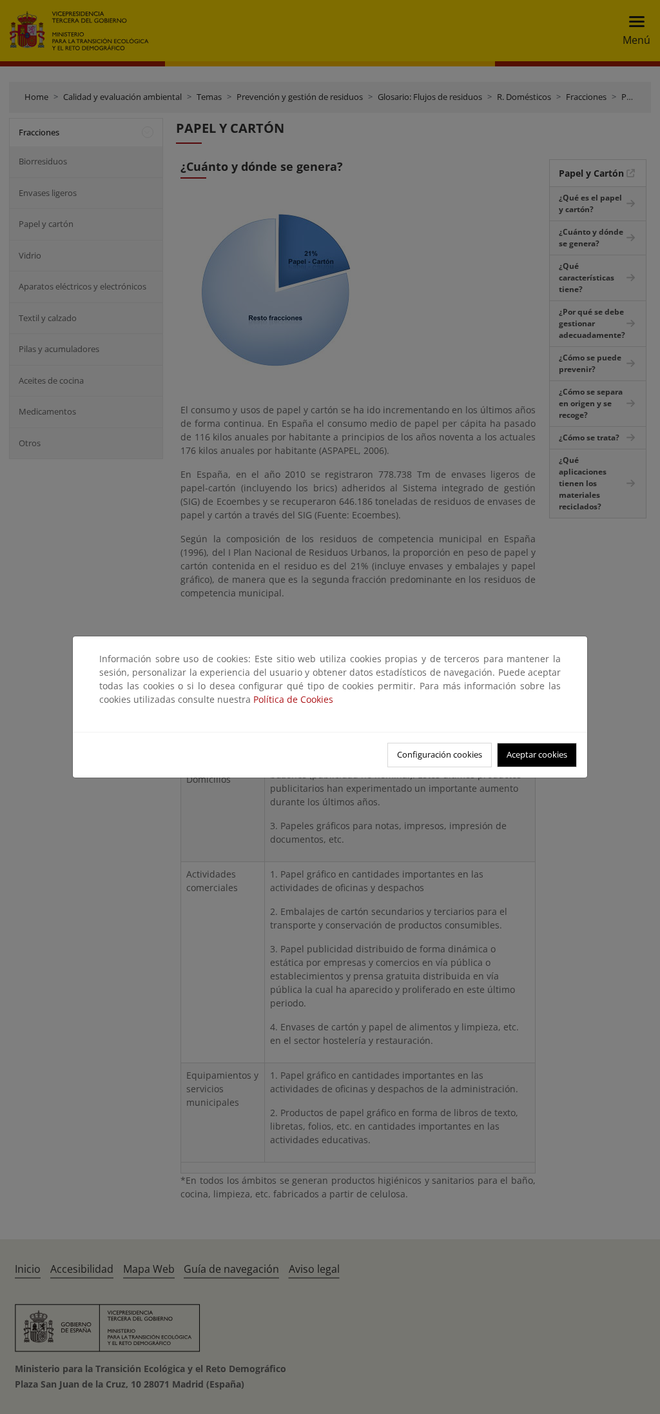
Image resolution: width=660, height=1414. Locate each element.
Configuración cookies (439, 754)
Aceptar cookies (537, 754)
